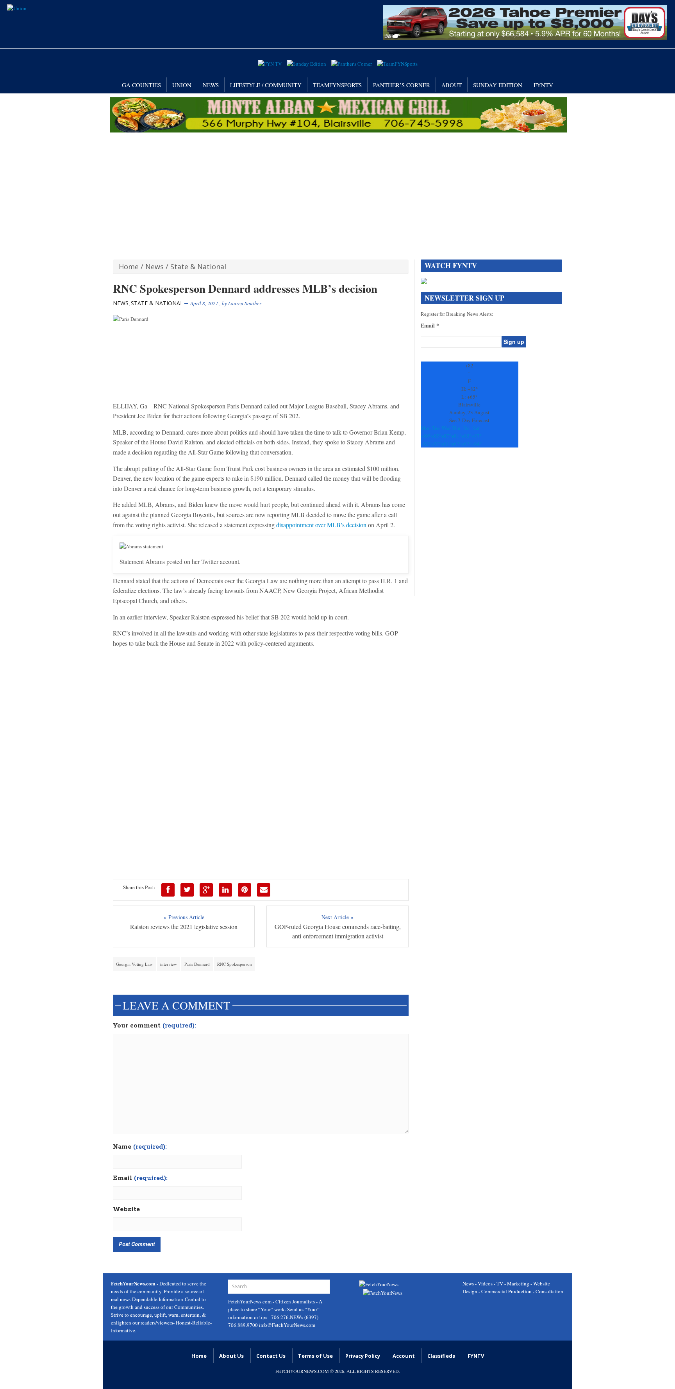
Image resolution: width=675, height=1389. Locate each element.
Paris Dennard (197, 964)
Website (126, 1210)
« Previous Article (184, 917)
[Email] (263, 890)
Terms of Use (315, 1355)
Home (129, 266)
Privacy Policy (362, 1355)
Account (404, 1355)
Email (140, 1178)
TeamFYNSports (337, 85)
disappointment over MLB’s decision (321, 525)
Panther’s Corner (401, 85)
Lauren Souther (244, 303)
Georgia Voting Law (134, 964)
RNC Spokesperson (234, 964)
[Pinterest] (244, 890)
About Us (231, 1355)
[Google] (206, 890)
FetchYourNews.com (250, 1301)
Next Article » (337, 917)
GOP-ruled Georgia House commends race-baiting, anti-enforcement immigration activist (338, 931)
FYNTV (543, 85)
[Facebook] (168, 890)
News (211, 85)
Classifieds (441, 1355)
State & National (198, 266)
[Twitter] (187, 890)
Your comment (154, 1026)
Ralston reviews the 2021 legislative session (184, 926)
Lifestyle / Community (266, 85)
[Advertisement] (337, 191)
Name (140, 1147)
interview (168, 964)
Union (181, 85)
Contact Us (271, 1355)
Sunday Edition (497, 85)
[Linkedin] (225, 890)
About (451, 85)
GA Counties (141, 85)
